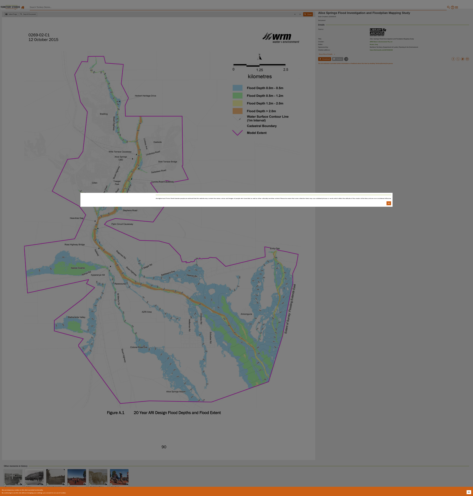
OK (389, 203)
